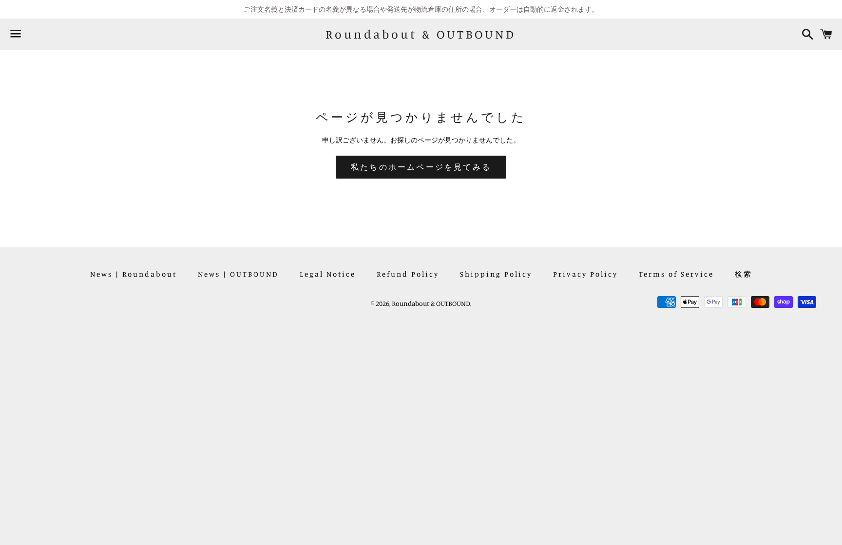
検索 (743, 274)
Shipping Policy (496, 274)
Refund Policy (408, 274)
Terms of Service (676, 274)
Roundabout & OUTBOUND (420, 34)
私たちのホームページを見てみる (421, 167)
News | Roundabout (133, 274)
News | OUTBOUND (238, 274)
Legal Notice (328, 274)
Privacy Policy (585, 274)
